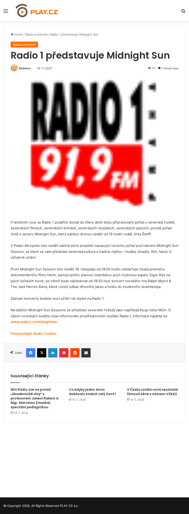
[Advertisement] (94, 458)
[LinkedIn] (52, 352)
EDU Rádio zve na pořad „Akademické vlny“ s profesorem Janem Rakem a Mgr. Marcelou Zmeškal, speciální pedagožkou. (34, 398)
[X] (41, 352)
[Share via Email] (86, 352)
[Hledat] (183, 12)
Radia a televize (36, 34)
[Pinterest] (63, 352)
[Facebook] (30, 352)
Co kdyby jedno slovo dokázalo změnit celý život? (92, 391)
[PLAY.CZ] (37, 10)
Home (18, 34)
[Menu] (5, 12)
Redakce (25, 68)
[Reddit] (75, 352)
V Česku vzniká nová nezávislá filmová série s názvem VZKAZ (152, 391)
